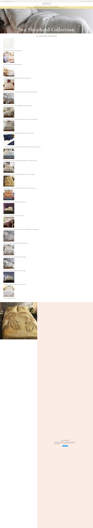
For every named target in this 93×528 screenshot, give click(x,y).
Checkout (87, 1)
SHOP (39, 5)
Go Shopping (65, 445)
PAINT (43, 5)
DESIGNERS (50, 5)
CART (54, 5)
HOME (37, 5)
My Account (84, 1)
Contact (81, 1)
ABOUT (46, 5)
